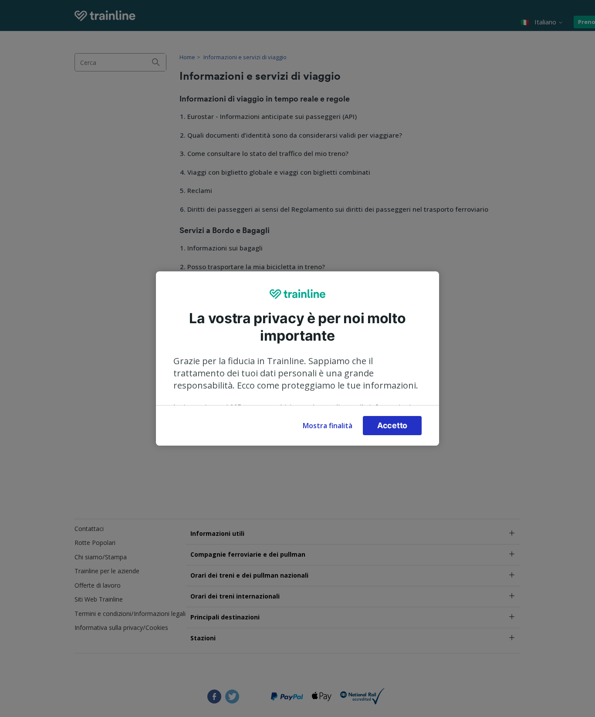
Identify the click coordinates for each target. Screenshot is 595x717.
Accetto (392, 425)
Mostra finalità (327, 425)
